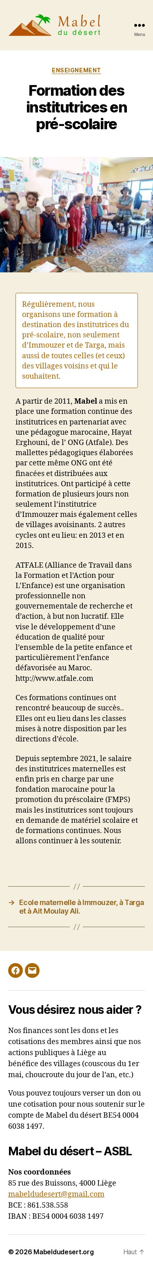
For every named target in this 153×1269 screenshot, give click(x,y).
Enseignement (76, 70)
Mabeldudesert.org (63, 1252)
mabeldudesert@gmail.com (56, 1194)
